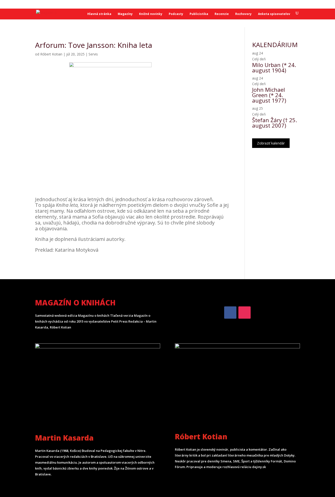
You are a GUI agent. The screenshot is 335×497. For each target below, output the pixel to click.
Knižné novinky (150, 14)
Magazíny (125, 14)
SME (49, 4)
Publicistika (199, 14)
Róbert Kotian (51, 54)
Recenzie (222, 14)
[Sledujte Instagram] (244, 312)
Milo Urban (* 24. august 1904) (274, 67)
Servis (93, 54)
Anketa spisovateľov (274, 14)
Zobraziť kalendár (271, 143)
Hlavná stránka (99, 14)
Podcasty (176, 14)
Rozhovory (243, 14)
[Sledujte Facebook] (230, 312)
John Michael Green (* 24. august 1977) (269, 95)
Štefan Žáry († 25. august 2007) (274, 122)
